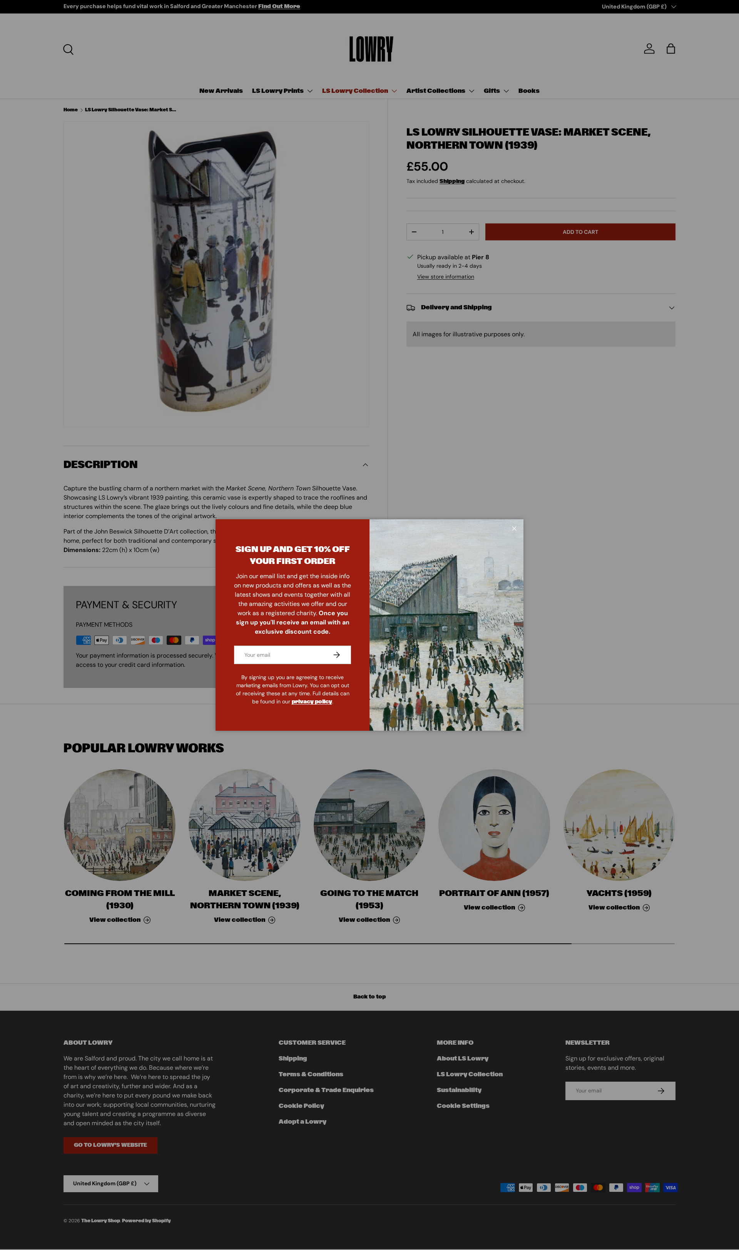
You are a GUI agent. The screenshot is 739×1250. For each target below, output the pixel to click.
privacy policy (312, 701)
